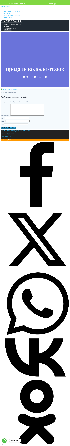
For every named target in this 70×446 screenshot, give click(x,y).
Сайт (2, 124)
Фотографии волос (12, 16)
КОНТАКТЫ (8, 18)
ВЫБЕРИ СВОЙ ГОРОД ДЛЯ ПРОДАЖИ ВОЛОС (15, 131)
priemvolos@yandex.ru (7, 134)
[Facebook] (36, 206)
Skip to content (5, 6)
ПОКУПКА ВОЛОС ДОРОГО (13, 11)
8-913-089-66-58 (6, 137)
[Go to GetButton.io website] (4, 444)
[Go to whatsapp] (4, 440)
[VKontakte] (36, 379)
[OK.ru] (36, 444)
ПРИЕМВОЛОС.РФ (11, 8)
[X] (36, 271)
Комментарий (5, 115)
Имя (2, 118)
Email (3, 121)
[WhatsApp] (36, 336)
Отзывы (7, 13)
